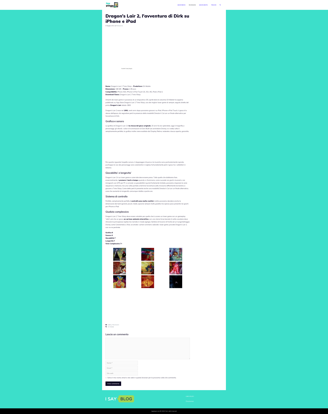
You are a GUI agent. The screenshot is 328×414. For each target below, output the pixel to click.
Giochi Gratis (203, 5)
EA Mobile (111, 327)
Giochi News (181, 5)
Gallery (110, 325)
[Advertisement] (147, 42)
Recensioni (192, 5)
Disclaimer (190, 401)
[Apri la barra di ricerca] (220, 5)
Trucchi (213, 5)
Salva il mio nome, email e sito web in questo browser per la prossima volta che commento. (141, 378)
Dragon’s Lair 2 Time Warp (130, 94)
